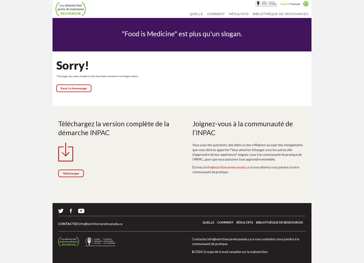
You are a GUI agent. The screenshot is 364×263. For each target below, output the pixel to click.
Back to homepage (74, 88)
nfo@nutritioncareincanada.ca (227, 167)
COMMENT (216, 14)
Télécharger (71, 173)
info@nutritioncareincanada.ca (100, 224)
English (284, 3)
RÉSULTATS (239, 14)
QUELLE (196, 14)
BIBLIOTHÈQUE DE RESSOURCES (280, 14)
